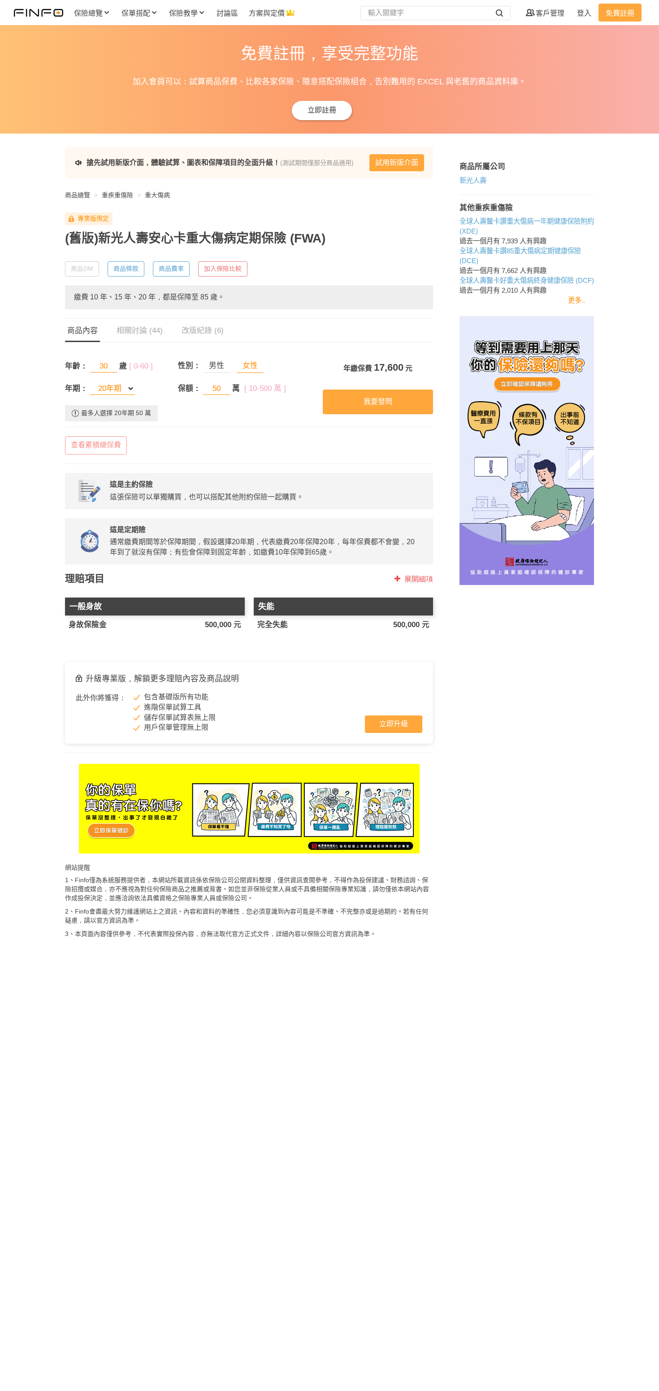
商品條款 (126, 268)
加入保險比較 (223, 268)
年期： (76, 388)
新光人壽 (473, 180)
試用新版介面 (396, 162)
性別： (189, 365)
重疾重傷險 (117, 195)
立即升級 (393, 724)
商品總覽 (77, 195)
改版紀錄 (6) (203, 330)
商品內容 (82, 330)
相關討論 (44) (140, 330)
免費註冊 (620, 13)
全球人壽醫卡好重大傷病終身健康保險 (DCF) (527, 280)
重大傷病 (157, 195)
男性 (216, 365)
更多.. (576, 300)
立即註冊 (322, 110)
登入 (584, 13)
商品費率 (171, 268)
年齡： (76, 366)
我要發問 (378, 401)
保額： (189, 388)
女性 (250, 365)
